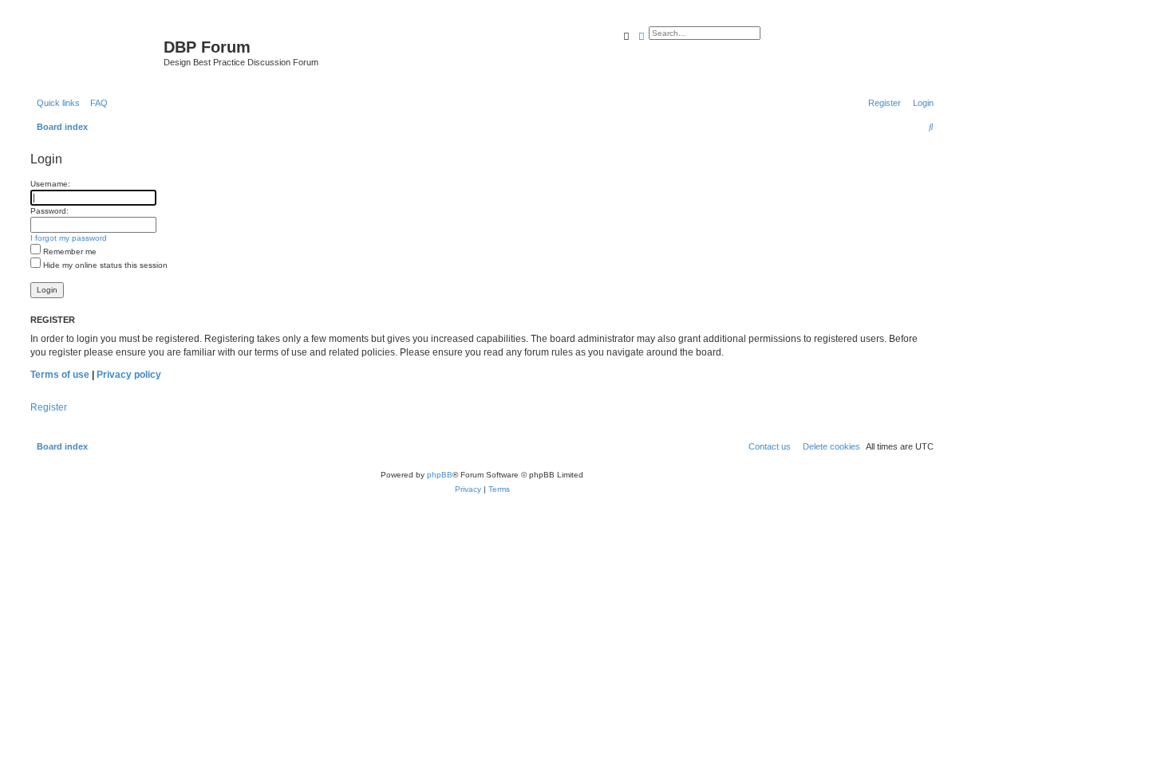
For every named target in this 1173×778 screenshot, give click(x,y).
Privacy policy (129, 374)
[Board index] (95, 51)
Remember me (69, 251)
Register (48, 407)
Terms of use (59, 374)
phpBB (439, 474)
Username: (50, 183)
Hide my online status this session (104, 265)
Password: (49, 210)
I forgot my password (68, 238)
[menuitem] (96, 102)
